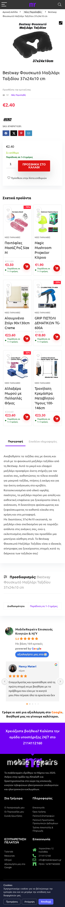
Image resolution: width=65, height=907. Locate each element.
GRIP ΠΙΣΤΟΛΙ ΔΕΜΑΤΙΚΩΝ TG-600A (47, 323)
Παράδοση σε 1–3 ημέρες (44, 606)
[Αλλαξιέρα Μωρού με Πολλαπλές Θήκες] (17, 367)
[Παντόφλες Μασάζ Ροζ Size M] (17, 221)
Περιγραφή (15, 441)
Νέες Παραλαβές (33, 11)
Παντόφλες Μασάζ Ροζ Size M (17, 247)
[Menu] (4, 4)
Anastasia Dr (27, 666)
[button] (60, 23)
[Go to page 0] (27, 704)
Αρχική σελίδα (10, 11)
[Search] (59, 4)
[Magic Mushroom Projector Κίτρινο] (47, 221)
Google (56, 712)
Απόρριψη (29, 901)
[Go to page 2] (32, 704)
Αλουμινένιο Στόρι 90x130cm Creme (17, 323)
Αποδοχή (46, 901)
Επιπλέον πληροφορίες (43, 441)
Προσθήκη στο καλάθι (34, 166)
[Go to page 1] (30, 704)
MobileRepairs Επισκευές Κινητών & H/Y (34, 631)
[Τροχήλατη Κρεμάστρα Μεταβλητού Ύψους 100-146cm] (47, 367)
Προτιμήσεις (12, 901)
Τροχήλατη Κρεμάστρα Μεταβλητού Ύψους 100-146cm (44, 398)
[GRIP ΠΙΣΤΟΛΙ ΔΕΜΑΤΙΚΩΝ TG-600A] (47, 297)
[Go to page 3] (35, 703)
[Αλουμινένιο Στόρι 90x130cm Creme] (17, 297)
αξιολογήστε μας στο (30, 654)
